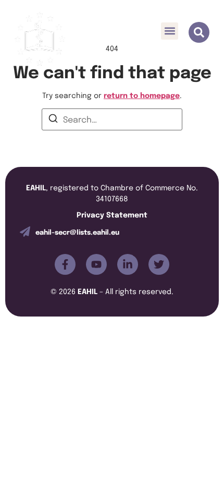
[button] (169, 31)
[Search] (53, 120)
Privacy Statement (112, 214)
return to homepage (142, 95)
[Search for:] (112, 119)
